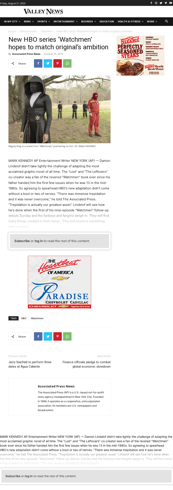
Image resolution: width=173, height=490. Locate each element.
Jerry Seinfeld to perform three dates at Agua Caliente (29, 364)
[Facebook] (151, 3)
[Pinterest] (57, 63)
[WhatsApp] (67, 63)
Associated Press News (26, 53)
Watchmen (37, 318)
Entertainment (28, 31)
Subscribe (22, 241)
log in (39, 241)
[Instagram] (156, 3)
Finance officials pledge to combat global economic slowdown (87, 364)
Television (47, 31)
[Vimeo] (165, 3)
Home (12, 31)
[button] (166, 21)
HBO (23, 318)
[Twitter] (161, 3)
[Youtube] (170, 3)
